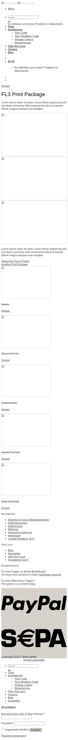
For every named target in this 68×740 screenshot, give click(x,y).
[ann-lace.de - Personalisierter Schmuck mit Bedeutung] (17, 2)
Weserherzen (23, 42)
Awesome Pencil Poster (15, 261)
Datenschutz (15, 526)
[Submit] (9, 21)
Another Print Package (14, 264)
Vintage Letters (24, 39)
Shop (11, 26)
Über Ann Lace (16, 46)
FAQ (32, 583)
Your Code (21, 32)
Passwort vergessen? (14, 735)
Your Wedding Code (27, 36)
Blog (10, 52)
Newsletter (14, 553)
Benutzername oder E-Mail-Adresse (23, 713)
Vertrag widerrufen (34, 659)
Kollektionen (15, 29)
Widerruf (13, 529)
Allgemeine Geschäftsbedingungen (28, 519)
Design (5, 85)
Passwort (7, 723)
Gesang (12, 49)
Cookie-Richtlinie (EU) (21, 538)
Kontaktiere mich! (18, 559)
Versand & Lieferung (20, 532)
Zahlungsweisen (17, 522)
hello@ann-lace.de (50, 574)
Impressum (14, 535)
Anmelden (35, 730)
